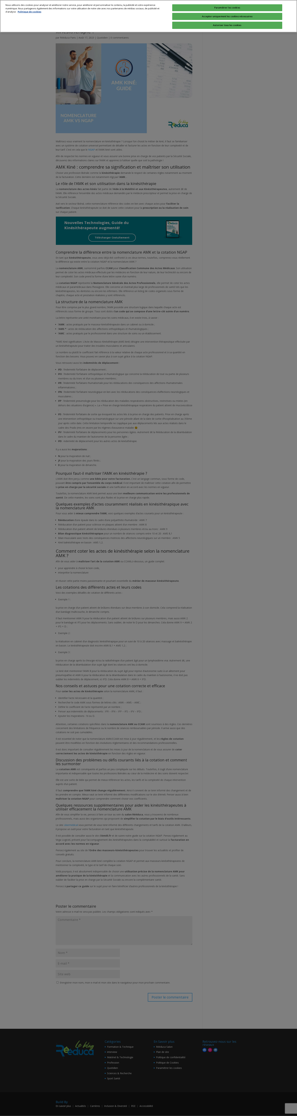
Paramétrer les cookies (227, 7)
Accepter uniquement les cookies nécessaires (227, 16)
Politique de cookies (29, 11)
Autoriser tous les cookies (227, 25)
